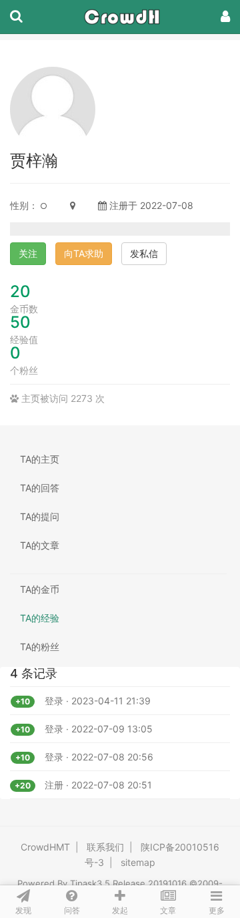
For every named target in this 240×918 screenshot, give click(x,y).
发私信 (144, 253)
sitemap (138, 862)
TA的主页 (39, 459)
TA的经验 (39, 618)
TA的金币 (39, 589)
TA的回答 (39, 487)
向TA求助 (83, 253)
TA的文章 (39, 545)
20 (20, 291)
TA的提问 (39, 516)
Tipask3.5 (90, 883)
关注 (28, 253)
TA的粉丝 (39, 646)
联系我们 (105, 847)
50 (20, 322)
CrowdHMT (45, 847)
